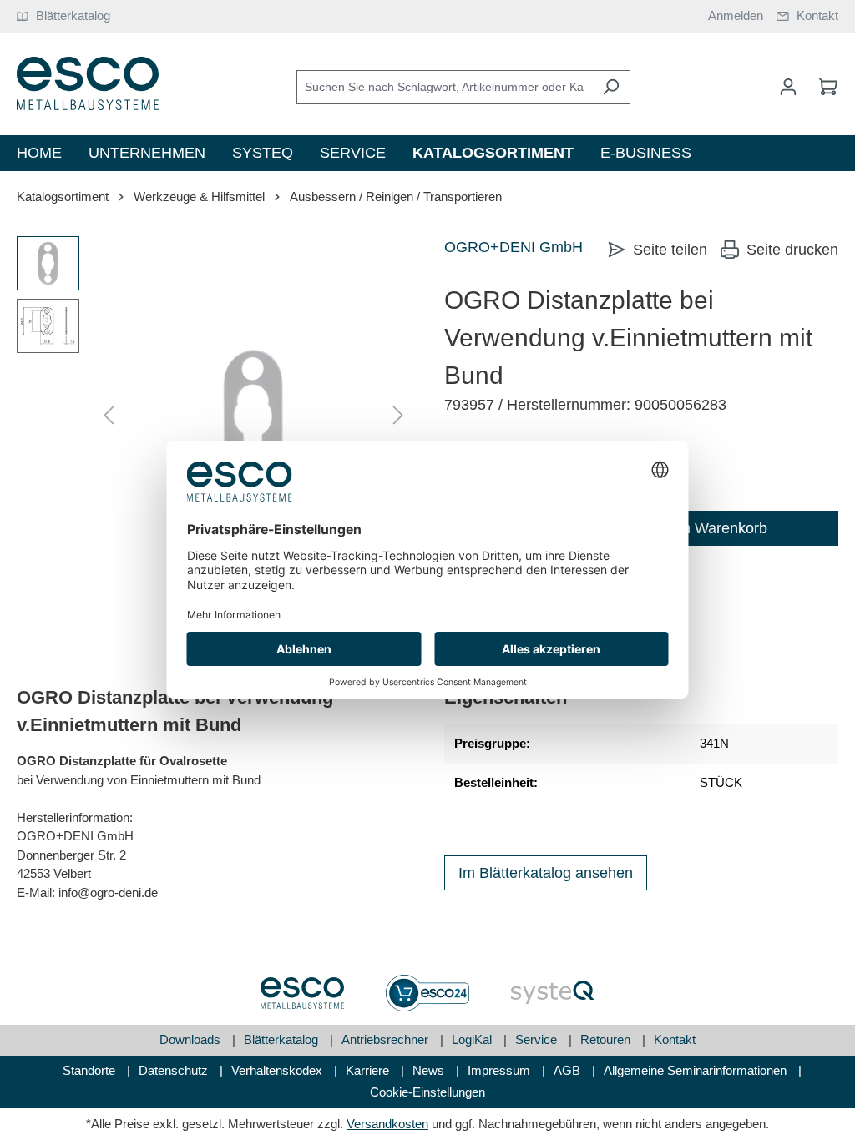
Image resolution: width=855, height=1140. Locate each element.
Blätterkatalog (282, 1039)
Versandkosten (387, 1124)
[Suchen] (610, 87)
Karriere (369, 1070)
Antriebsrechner (386, 1039)
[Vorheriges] (108, 416)
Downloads (191, 1039)
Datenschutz (175, 1070)
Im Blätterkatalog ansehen (545, 873)
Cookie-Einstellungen (427, 1092)
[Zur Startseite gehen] (88, 84)
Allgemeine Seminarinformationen (697, 1070)
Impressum (501, 1070)
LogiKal (473, 1039)
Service (537, 1039)
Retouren (607, 1039)
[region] (214, 415)
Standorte (91, 1070)
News (430, 1070)
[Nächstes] (398, 416)
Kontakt (675, 1039)
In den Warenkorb (708, 528)
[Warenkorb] (823, 86)
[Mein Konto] (788, 86)
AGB (569, 1070)
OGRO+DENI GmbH (513, 247)
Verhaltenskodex (278, 1070)
